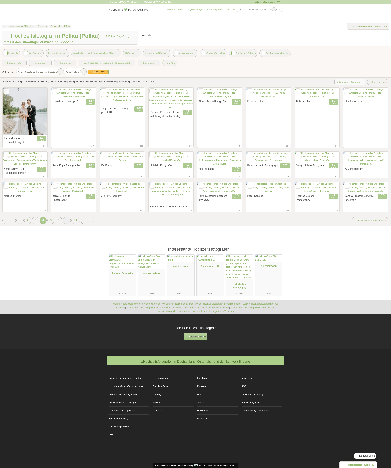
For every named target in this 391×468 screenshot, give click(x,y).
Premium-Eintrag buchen (123, 410)
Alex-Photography (111, 195)
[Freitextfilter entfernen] (274, 9)
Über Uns (230, 9)
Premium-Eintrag (161, 386)
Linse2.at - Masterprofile (66, 101)
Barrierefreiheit (366, 455)
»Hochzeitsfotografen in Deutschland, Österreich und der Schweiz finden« (195, 361)
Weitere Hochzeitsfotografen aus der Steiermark (150, 307)
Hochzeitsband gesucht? (157, 2)
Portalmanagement (251, 402)
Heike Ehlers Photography (239, 286)
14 (75, 220)
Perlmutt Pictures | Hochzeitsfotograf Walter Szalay (165, 114)
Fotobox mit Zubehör (246, 53)
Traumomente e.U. (210, 266)
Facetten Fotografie (122, 273)
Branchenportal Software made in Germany (173, 465)
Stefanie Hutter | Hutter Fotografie (169, 206)
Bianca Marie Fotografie (212, 101)
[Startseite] (4, 26)
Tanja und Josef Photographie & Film (116, 110)
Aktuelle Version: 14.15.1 (225, 465)
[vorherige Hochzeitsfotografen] (9, 220)
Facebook (202, 378)
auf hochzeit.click (197, 336)
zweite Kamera (186, 53)
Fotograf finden (174, 9)
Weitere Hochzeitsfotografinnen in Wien (181, 303)
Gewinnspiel (203, 410)
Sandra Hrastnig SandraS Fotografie (359, 197)
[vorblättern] (39, 111)
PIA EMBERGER (269, 266)
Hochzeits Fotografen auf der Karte (126, 378)
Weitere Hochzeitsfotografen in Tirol (248, 307)
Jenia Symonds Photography (61, 197)
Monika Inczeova (354, 101)
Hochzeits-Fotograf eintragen (123, 402)
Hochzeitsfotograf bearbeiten (256, 410)
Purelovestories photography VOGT (213, 197)
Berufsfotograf (35, 53)
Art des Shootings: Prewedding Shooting (37, 72)
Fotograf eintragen (195, 9)
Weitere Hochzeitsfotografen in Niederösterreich (136, 303)
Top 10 (200, 402)
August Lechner (151, 273)
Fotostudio (13, 53)
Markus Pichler (12, 195)
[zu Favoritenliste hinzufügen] (6, 91)
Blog (199, 394)
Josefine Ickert (181, 266)
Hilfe (278, 2)
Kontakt (159, 410)
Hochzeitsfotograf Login (263, 2)
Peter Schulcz (255, 195)
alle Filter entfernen (99, 72)
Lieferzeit (129, 53)
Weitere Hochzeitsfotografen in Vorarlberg (213, 311)
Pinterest (201, 386)
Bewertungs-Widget (120, 426)
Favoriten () (360, 465)
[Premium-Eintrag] (278, 250)
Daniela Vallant (255, 101)
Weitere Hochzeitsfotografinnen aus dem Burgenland (202, 307)
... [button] (67, 220)
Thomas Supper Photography (305, 197)
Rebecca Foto (304, 101)
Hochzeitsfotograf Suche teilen (371, 220)
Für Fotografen (214, 9)
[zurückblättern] (10, 111)
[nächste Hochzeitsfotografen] (87, 220)
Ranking (157, 394)
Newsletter (202, 418)
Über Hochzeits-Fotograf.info (123, 394)
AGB (244, 386)
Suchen (280, 9)
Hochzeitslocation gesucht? (125, 2)
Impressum (247, 378)
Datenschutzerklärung (252, 394)
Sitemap (157, 402)
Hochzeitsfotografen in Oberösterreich (222, 303)
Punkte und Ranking (118, 418)
